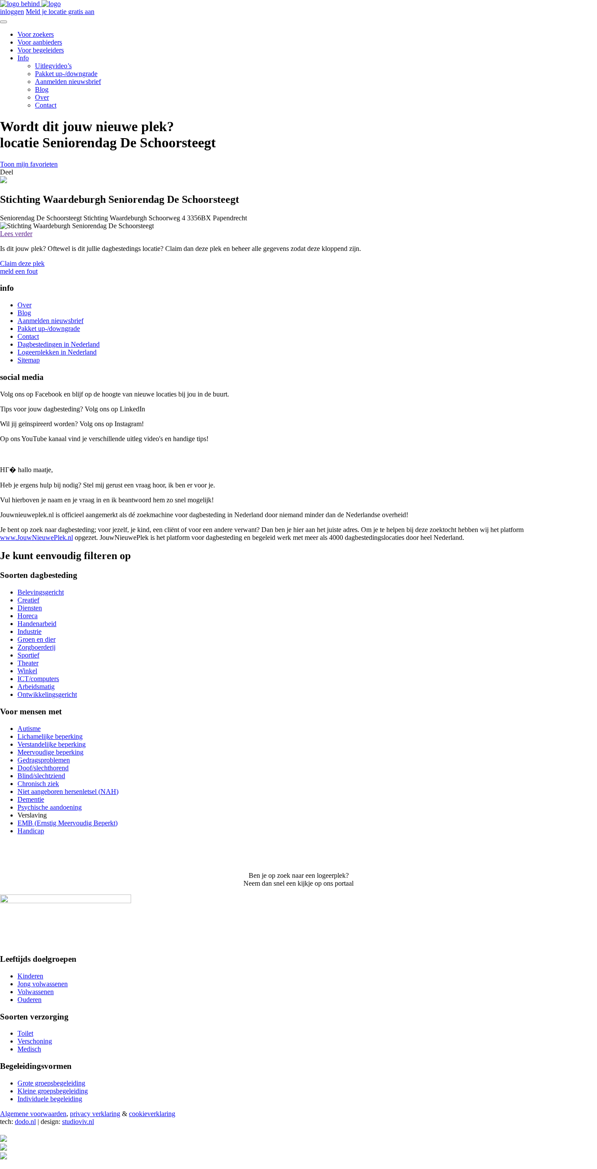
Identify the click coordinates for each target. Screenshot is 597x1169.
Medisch (29, 1049)
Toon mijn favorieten (29, 164)
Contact (45, 105)
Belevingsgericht (40, 592)
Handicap (30, 831)
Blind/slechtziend (41, 775)
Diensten (29, 608)
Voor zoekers (35, 34)
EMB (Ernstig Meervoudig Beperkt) (67, 823)
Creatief (28, 600)
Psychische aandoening (49, 807)
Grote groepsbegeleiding (51, 1083)
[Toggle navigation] (3, 22)
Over (42, 97)
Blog (42, 89)
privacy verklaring (95, 1113)
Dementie (30, 799)
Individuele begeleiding (49, 1099)
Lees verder (16, 233)
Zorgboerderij (36, 647)
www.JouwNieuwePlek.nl (36, 537)
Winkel (27, 671)
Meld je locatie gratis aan (60, 11)
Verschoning (34, 1041)
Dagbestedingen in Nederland (58, 344)
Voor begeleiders (40, 50)
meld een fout (19, 271)
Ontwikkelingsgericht (47, 694)
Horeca (27, 615)
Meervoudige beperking (50, 752)
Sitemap (28, 360)
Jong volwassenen (42, 984)
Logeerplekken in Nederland (57, 352)
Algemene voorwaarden (33, 1113)
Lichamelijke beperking (50, 736)
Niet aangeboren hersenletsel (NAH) (67, 791)
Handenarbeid (36, 623)
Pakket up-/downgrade (66, 73)
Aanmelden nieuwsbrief (68, 81)
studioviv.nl (78, 1121)
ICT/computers (38, 678)
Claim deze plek (22, 263)
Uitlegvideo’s (53, 66)
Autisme (29, 728)
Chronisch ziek (38, 783)
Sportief (28, 655)
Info (23, 58)
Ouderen (29, 999)
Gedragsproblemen (43, 760)
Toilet (25, 1033)
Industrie (29, 631)
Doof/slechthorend (43, 768)
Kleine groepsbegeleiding (52, 1091)
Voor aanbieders (39, 42)
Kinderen (30, 976)
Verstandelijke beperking (51, 744)
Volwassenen (35, 991)
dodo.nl (25, 1121)
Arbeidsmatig (36, 686)
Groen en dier (36, 639)
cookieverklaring (152, 1113)
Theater (27, 663)
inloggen (12, 11)
